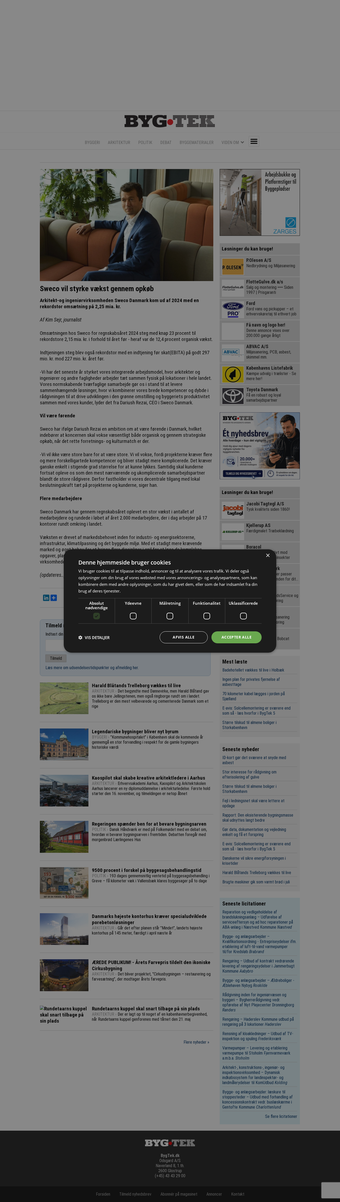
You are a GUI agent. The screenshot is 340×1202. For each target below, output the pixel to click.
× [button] (268, 556)
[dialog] (170, 601)
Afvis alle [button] (183, 637)
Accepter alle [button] (237, 637)
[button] (94, 637)
